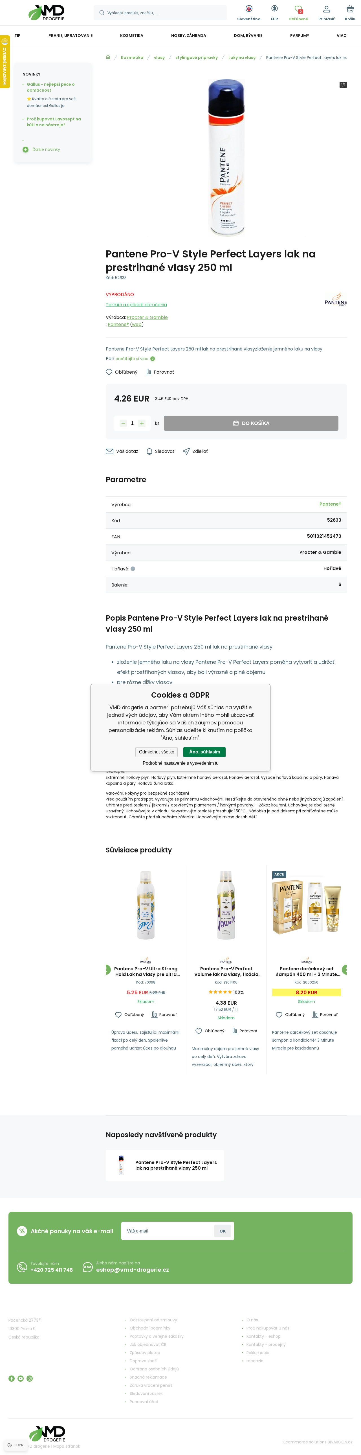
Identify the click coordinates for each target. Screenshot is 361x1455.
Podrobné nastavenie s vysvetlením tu (181, 763)
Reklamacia (257, 1352)
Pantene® (118, 324)
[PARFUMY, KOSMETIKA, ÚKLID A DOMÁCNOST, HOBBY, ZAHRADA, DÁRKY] (108, 57)
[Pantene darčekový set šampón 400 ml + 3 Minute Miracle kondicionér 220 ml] (306, 905)
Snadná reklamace (148, 1377)
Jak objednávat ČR (148, 1344)
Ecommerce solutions (305, 1442)
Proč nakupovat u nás (267, 1328)
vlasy (159, 57)
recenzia (254, 1361)
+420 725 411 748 (51, 1269)
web (137, 324)
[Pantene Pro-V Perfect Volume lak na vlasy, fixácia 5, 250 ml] (226, 905)
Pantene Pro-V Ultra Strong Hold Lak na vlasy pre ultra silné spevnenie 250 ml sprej (146, 971)
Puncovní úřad (144, 1402)
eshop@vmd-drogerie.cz (132, 1270)
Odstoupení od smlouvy (153, 1320)
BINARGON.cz (340, 1442)
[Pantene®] (336, 308)
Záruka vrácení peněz (151, 1385)
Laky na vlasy (242, 57)
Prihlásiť (222, 1231)
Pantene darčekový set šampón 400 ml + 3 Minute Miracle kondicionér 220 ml (307, 971)
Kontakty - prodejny (266, 1344)
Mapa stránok (66, 1446)
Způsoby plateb (145, 1352)
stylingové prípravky (196, 57)
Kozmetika (132, 57)
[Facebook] (11, 1378)
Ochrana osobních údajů (154, 1369)
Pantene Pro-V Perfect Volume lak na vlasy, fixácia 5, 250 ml (226, 971)
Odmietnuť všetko (156, 751)
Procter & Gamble (147, 317)
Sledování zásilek (146, 1393)
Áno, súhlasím (204, 751)
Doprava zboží (143, 1361)
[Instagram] (30, 1378)
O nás (252, 1320)
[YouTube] (20, 1378)
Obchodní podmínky (150, 1328)
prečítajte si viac (132, 358)
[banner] (46, 13)
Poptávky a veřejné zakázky (157, 1336)
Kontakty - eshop (263, 1336)
